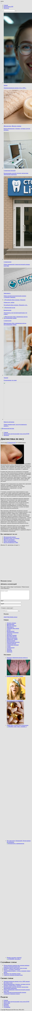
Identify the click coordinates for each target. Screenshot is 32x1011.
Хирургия (9, 651)
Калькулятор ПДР (8, 6)
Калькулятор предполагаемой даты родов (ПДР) (16, 433)
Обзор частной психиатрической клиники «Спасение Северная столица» (15, 993)
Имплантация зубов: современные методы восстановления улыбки (15, 324)
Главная (6, 5)
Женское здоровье (16, 126)
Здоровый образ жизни (13, 628)
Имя (2, 600)
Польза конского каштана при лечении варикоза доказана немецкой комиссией (16, 966)
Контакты (6, 8)
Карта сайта (7, 1003)
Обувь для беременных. (10, 541)
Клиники (6, 1004)
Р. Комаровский (11, 442)
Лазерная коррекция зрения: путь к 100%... (15, 88)
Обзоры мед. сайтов (9, 302)
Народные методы (12, 636)
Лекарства (9, 634)
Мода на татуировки (9, 539)
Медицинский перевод (10, 537)
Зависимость (7, 293)
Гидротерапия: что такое (10, 380)
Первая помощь (11, 640)
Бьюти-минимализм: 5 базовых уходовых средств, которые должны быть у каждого (17, 985)
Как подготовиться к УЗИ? (11, 542)
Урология (9, 650)
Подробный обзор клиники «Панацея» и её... (16, 305)
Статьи (9, 646)
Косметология (7, 310)
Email (2, 603)
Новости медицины (9, 422)
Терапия (6, 377)
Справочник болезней (9, 170)
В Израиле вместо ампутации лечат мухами (15, 968)
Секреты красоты (11, 643)
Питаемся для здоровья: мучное (12, 973)
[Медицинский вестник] (7, 428)
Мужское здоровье (12, 635)
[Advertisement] (16, 562)
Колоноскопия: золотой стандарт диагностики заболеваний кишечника (16, 174)
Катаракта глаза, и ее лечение (11, 538)
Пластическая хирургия (13, 642)
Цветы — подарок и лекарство (12, 969)
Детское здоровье (11, 623)
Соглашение (7, 1007)
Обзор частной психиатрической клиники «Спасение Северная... (15, 296)
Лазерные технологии (12, 632)
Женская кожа (7, 126)
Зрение (5, 85)
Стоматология (7, 262)
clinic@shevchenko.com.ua (10, 617)
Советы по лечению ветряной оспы (13, 975)
